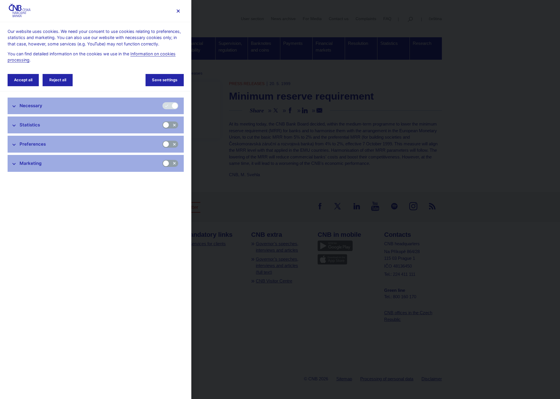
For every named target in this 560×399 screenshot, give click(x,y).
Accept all (23, 79)
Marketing (31, 163)
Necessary (31, 105)
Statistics (30, 125)
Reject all (57, 79)
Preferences (33, 144)
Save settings (164, 79)
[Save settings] (178, 11)
